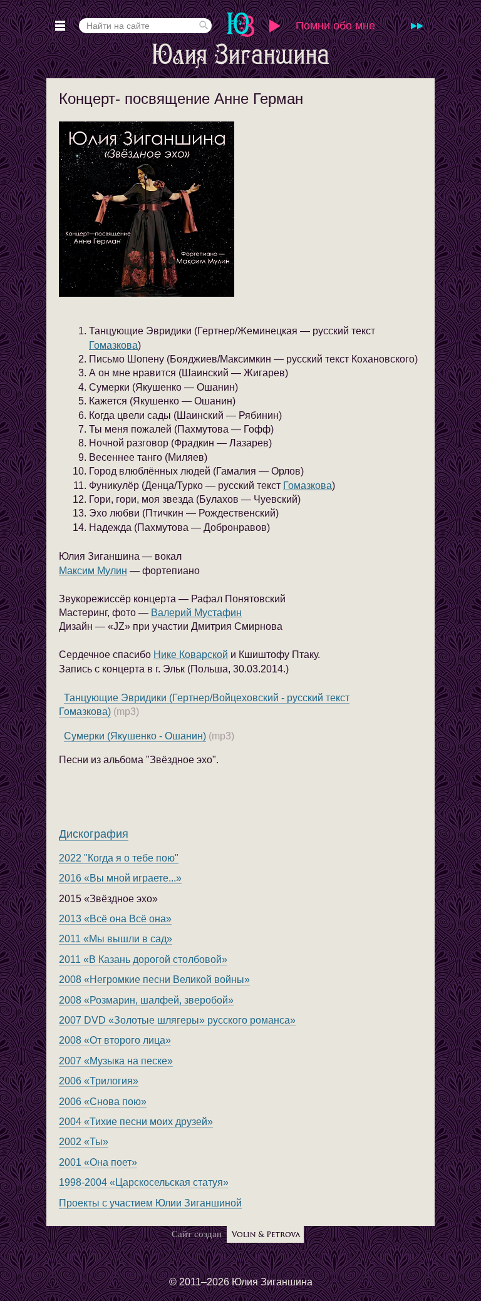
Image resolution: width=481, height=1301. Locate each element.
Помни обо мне (335, 25)
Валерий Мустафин (196, 612)
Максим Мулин (93, 570)
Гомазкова (113, 345)
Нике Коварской (190, 654)
